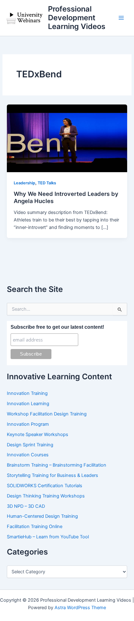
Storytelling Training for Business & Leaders (52, 475)
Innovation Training (27, 393)
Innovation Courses (28, 455)
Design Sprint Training (30, 445)
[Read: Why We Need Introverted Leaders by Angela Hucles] (67, 138)
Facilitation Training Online (34, 526)
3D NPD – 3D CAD (26, 506)
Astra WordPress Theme (80, 607)
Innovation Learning (28, 403)
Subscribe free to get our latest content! (57, 327)
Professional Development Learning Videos (76, 17)
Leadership (24, 183)
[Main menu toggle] (121, 17)
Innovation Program (28, 424)
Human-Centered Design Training (42, 516)
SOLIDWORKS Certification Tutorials (44, 485)
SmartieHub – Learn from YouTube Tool (48, 537)
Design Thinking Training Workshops (46, 496)
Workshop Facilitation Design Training (47, 414)
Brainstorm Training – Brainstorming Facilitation (56, 465)
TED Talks (47, 183)
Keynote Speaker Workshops (37, 434)
